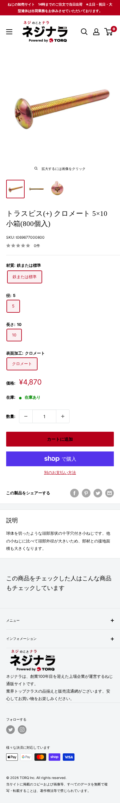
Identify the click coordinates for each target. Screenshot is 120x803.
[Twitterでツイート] (98, 493)
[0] (109, 31)
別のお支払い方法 (60, 472)
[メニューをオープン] (9, 31)
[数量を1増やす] (62, 416)
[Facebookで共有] (74, 493)
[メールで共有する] (109, 493)
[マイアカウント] (96, 31)
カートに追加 (60, 439)
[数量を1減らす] (25, 416)
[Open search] (84, 31)
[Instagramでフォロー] (22, 729)
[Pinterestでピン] (86, 493)
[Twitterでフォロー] (10, 729)
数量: (10, 416)
